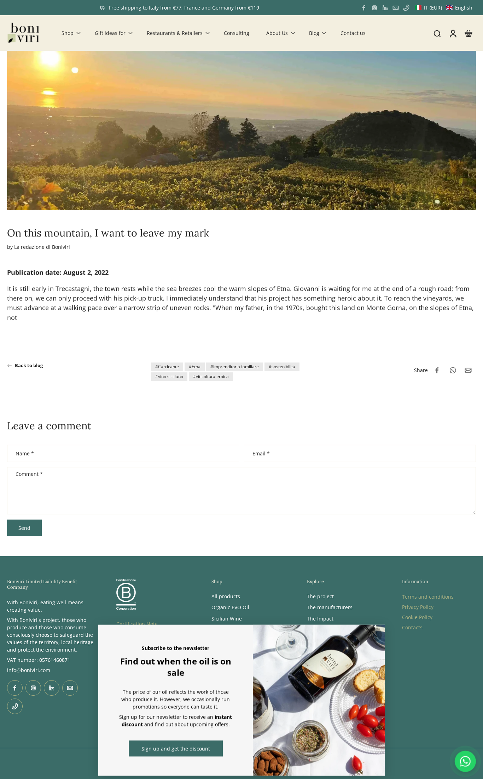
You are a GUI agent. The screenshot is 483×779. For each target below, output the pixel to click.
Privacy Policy (417, 607)
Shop (68, 33)
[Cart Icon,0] (468, 33)
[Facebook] (364, 8)
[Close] (375, 635)
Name (25, 453)
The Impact (320, 618)
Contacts (412, 627)
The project (320, 596)
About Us (277, 33)
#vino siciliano (169, 376)
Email (261, 453)
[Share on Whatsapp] (452, 370)
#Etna (194, 367)
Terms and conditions (428, 596)
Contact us (353, 33)
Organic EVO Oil (230, 607)
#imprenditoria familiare (234, 367)
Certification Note (137, 623)
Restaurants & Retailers (175, 33)
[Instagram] (374, 8)
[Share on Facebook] (437, 370)
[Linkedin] (385, 8)
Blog (314, 33)
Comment (29, 474)
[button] (444, 7)
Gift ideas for (110, 33)
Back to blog (29, 365)
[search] (437, 33)
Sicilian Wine (226, 618)
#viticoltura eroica (211, 376)
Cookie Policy (417, 617)
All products (225, 596)
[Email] (395, 8)
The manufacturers (330, 607)
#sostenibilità (282, 367)
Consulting (236, 33)
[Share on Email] (468, 370)
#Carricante (167, 367)
